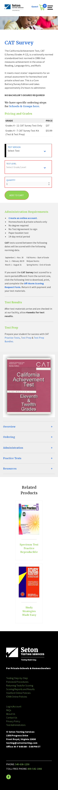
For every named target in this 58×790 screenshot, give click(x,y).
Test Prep (26, 337)
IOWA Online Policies (16, 696)
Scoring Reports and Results (20, 689)
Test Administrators (15, 724)
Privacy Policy (13, 721)
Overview (9, 426)
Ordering (9, 436)
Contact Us (11, 717)
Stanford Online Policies (18, 692)
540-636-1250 (22, 764)
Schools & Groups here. (24, 106)
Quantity (10, 180)
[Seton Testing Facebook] (8, 778)
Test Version (14, 147)
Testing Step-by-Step (17, 678)
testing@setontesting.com (21, 742)
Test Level (11, 163)
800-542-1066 (35, 768)
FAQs (8, 710)
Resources (10, 468)
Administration (13, 447)
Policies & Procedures (17, 681)
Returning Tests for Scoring (19, 685)
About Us (10, 713)
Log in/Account (13, 706)
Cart (43, 6)
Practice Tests (12, 337)
